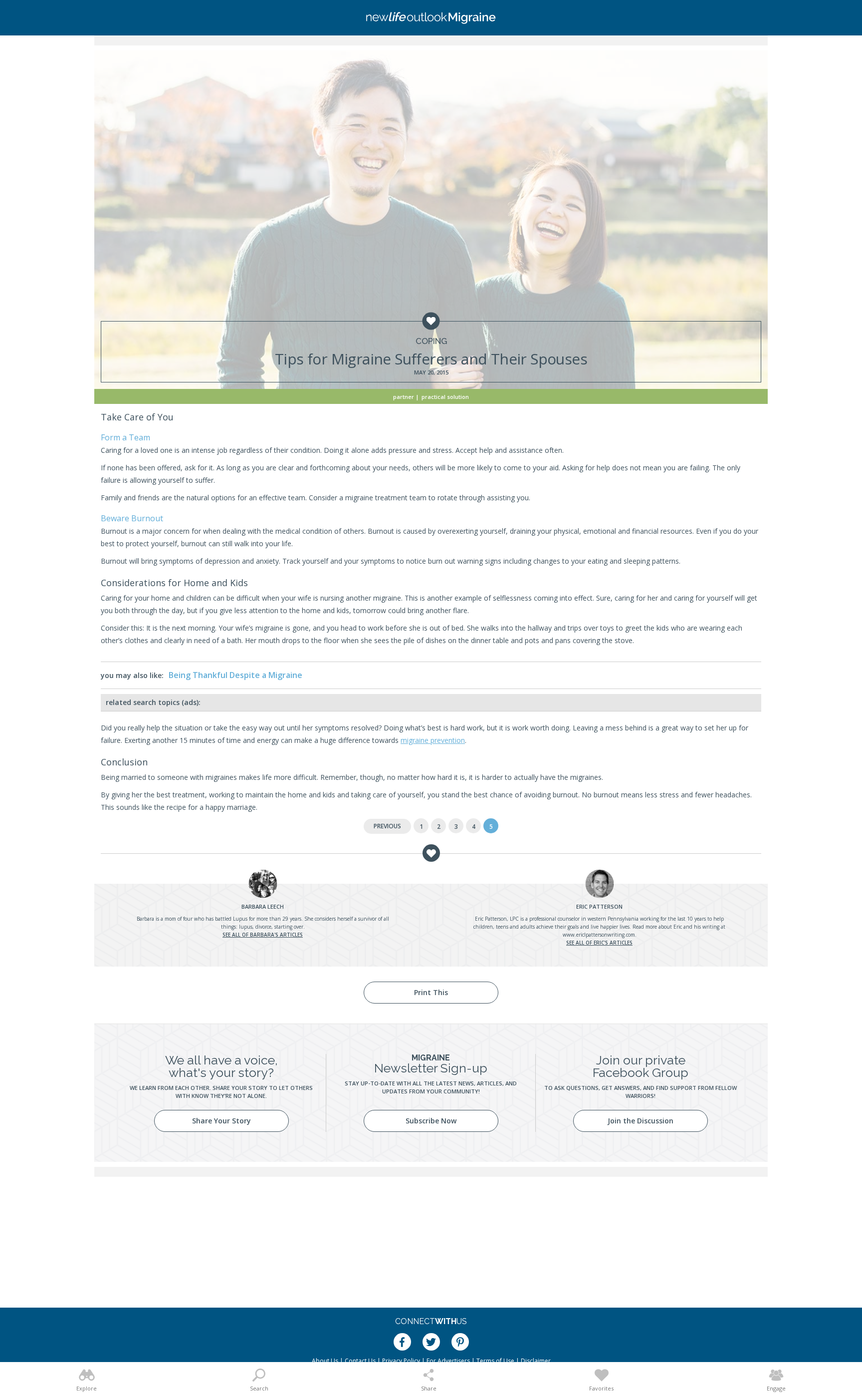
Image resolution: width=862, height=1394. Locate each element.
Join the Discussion (640, 1120)
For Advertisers (448, 1361)
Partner (403, 396)
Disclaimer (536, 1361)
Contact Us (360, 1361)
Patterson (599, 906)
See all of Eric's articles (599, 942)
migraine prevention (433, 740)
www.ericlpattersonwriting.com (599, 934)
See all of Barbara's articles (262, 934)
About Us (325, 1361)
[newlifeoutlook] (431, 17)
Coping (431, 341)
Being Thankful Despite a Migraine (235, 675)
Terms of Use (495, 1361)
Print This (431, 992)
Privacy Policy (401, 1361)
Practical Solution (445, 396)
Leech (262, 906)
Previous (387, 826)
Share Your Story (221, 1120)
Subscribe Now (431, 1120)
